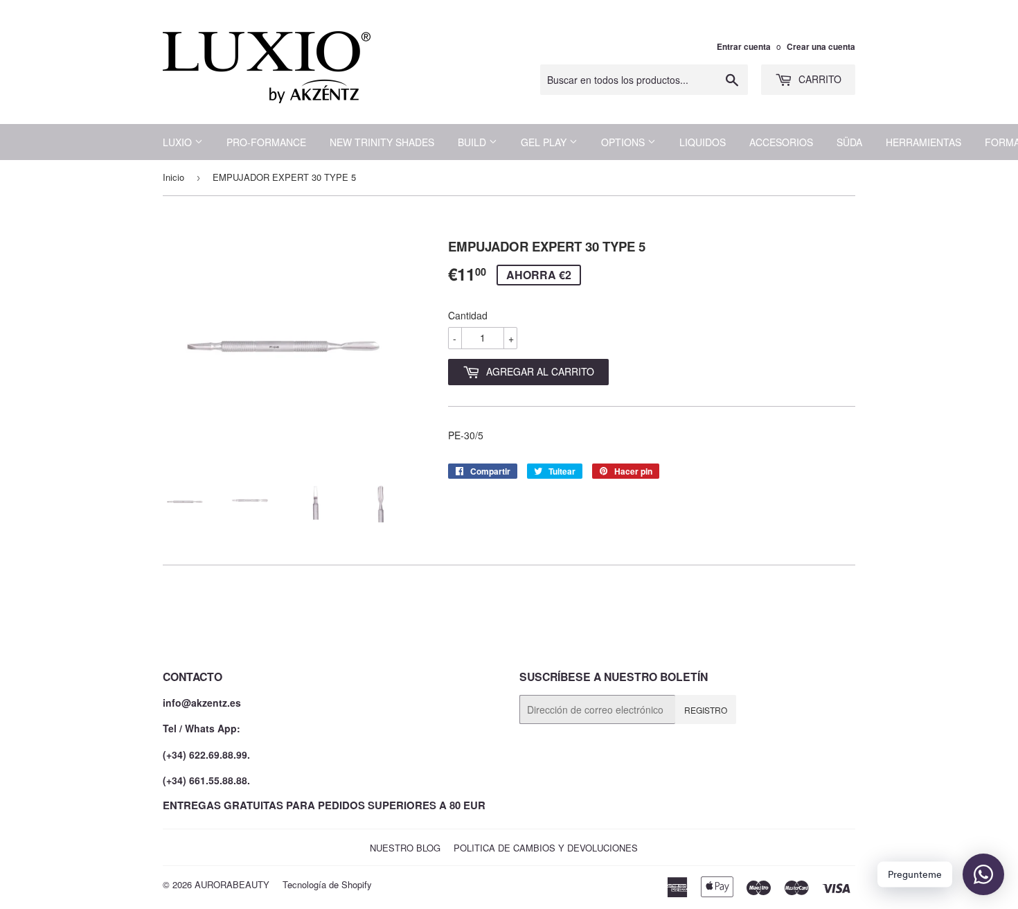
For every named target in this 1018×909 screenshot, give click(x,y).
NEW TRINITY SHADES (382, 142)
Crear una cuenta (821, 47)
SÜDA (849, 142)
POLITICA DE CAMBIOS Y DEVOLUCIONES (546, 847)
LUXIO (179, 142)
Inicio (173, 177)
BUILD (473, 142)
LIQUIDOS (702, 142)
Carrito (818, 79)
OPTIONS (624, 142)
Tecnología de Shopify (327, 884)
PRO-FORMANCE (266, 142)
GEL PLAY (545, 142)
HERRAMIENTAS (923, 142)
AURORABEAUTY (232, 884)
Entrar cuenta (744, 47)
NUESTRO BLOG (405, 847)
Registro (705, 710)
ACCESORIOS (781, 142)
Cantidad (468, 315)
